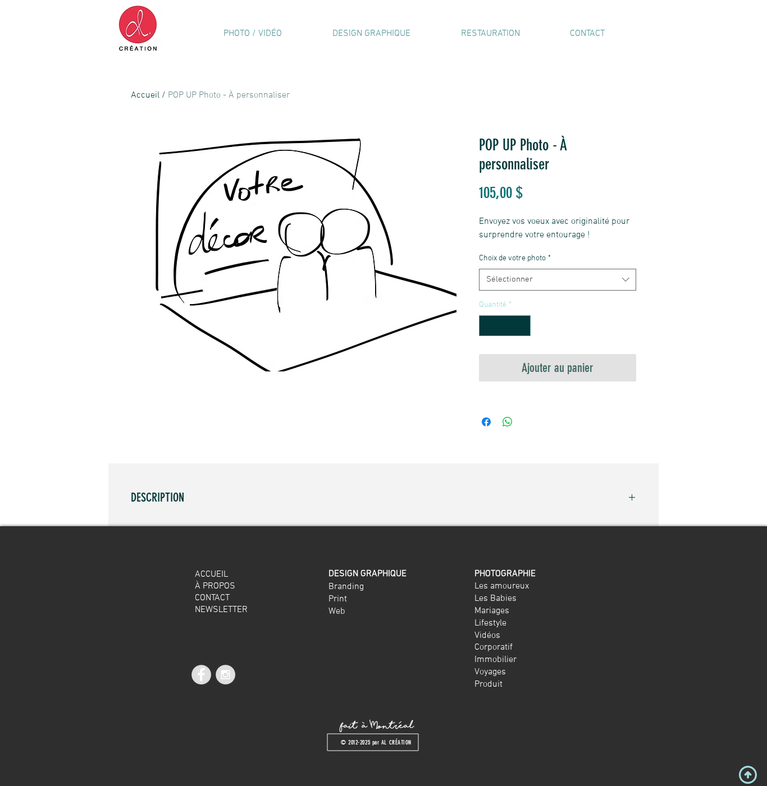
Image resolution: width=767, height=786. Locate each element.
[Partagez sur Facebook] (486, 422)
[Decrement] (488, 325)
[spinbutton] (505, 325)
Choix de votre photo (515, 258)
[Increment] (522, 325)
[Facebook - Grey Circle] (201, 674)
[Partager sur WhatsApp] (507, 422)
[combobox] (557, 280)
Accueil (145, 95)
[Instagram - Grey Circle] (225, 674)
